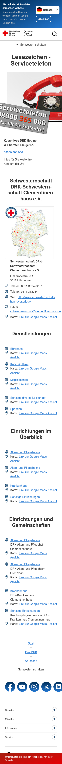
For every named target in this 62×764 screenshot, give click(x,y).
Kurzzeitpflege (19, 364)
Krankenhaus (18, 485)
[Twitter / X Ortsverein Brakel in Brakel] (46, 687)
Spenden (16, 409)
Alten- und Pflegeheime (25, 452)
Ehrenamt (16, 348)
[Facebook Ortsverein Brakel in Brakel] (10, 687)
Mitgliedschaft (19, 379)
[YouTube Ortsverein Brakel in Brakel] (22, 687)
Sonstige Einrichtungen (25, 497)
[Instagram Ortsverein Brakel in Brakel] (34, 687)
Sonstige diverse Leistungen (28, 397)
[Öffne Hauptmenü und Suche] (55, 34)
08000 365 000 (13, 152)
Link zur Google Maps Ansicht (38, 317)
